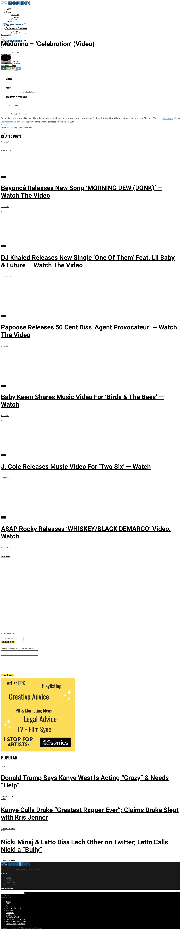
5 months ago (6, 346)
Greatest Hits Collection (12, 122)
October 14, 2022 (8, 861)
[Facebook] (3, 68)
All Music (15, 15)
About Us (10, 913)
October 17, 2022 (8, 796)
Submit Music (11, 884)
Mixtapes (14, 19)
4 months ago (6, 276)
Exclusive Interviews (19, 33)
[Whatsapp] (8, 68)
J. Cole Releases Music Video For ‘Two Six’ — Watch (76, 466)
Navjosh (17, 63)
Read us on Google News (16, 921)
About (8, 878)
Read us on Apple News (15, 924)
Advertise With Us (13, 917)
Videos (4, 34)
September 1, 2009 (8, 66)
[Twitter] (18, 68)
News (3, 766)
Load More (5, 557)
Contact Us (10, 882)
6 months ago (6, 416)
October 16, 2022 (8, 829)
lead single (168, 118)
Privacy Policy (11, 880)
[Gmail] (13, 68)
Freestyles (15, 17)
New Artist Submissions (15, 919)
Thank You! (7, 675)
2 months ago (6, 207)
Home (8, 8)
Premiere (14, 31)
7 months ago (6, 478)
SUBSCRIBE (8, 642)
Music (8, 12)
